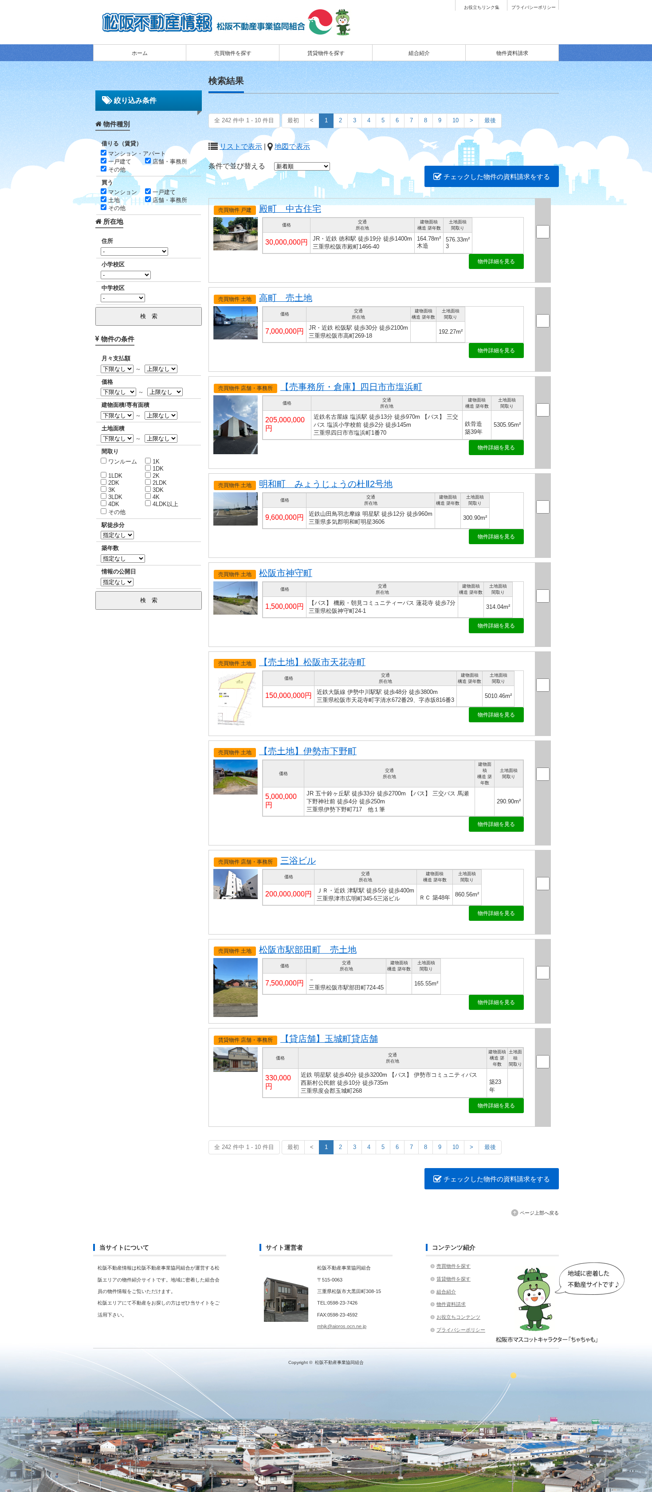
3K (110, 490)
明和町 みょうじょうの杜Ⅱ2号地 (326, 484)
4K (155, 497)
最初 (293, 120)
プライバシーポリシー (533, 7)
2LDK (159, 482)
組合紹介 (419, 53)
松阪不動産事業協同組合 (339, 1362)
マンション (121, 192)
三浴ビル (298, 860)
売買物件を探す (232, 53)
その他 (116, 169)
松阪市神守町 (285, 573)
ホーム (140, 53)
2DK (112, 482)
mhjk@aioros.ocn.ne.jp (341, 1326)
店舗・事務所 (169, 161)
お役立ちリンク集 (481, 7)
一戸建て (118, 161)
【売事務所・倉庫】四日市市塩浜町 (351, 387)
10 (455, 120)
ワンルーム (121, 461)
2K (155, 475)
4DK (112, 504)
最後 (490, 120)
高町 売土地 (285, 298)
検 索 (148, 316)
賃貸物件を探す (326, 53)
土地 (113, 200)
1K (155, 461)
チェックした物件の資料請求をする (496, 176)
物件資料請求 (512, 53)
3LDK (114, 497)
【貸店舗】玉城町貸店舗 (329, 1039)
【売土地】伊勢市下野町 (308, 751)
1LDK (114, 475)
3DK (157, 490)
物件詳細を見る (496, 261)
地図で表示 (292, 146)
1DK (157, 468)
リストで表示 (241, 146)
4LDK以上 (164, 504)
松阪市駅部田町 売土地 (308, 949)
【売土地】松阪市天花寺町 (312, 662)
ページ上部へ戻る (539, 1212)
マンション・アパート (136, 153)
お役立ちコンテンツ (458, 1317)
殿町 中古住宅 (290, 209)
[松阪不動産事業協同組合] (228, 32)
